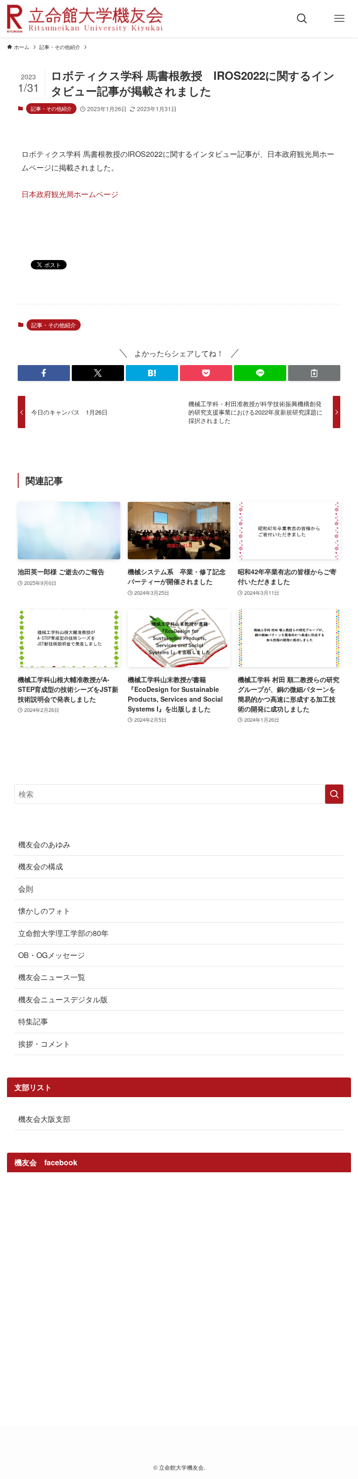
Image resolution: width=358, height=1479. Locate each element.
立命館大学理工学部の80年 (63, 933)
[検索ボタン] (302, 18)
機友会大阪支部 (44, 1118)
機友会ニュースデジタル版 (63, 999)
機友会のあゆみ (44, 844)
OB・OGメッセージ (51, 955)
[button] (44, 373)
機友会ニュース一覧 (51, 977)
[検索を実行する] (334, 794)
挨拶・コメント (44, 1043)
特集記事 (33, 1021)
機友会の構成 (40, 866)
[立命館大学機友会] (85, 18)
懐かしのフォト (44, 910)
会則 (25, 888)
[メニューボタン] (339, 18)
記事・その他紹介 (51, 108)
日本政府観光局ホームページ (69, 194)
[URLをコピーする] (314, 373)
